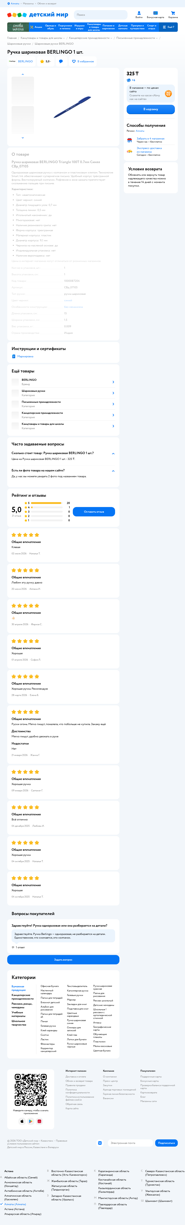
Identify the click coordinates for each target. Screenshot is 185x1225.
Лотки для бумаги (77, 1039)
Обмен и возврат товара (79, 1080)
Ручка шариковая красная (102, 987)
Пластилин (99, 1041)
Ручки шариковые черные (77, 1045)
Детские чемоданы (103, 1005)
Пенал (44, 1021)
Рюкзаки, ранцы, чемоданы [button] (22, 1005)
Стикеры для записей (74, 1029)
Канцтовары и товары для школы (41, 38)
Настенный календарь (47, 992)
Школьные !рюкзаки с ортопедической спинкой (102, 1014)
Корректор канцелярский (48, 1050)
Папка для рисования (99, 995)
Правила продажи (75, 1085)
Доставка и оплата (76, 1076)
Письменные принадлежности (135, 38)
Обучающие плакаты (100, 1036)
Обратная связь (74, 1104)
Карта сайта (72, 1108)
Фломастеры (48, 1044)
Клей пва (72, 1035)
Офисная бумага (50, 986)
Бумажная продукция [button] (19, 988)
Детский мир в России (19, 1147)
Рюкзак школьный (103, 1000)
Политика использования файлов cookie (80, 1098)
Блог (143, 1096)
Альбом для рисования (47, 1008)
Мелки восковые (102, 1046)
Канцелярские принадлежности (89, 38)
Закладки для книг (77, 1004)
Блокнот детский (50, 1002)
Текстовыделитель (77, 986)
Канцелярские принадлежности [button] (23, 996)
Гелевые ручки (75, 995)
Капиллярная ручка (77, 990)
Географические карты (102, 1028)
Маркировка (25, 356)
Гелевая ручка (48, 1026)
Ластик (45, 1039)
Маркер (71, 999)
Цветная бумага (101, 1050)
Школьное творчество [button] (19, 1022)
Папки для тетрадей (52, 998)
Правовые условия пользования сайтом (37, 1142)
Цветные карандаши (73, 1014)
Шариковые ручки (19, 44)
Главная (12, 38)
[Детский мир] (37, 15)
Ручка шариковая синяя (76, 1022)
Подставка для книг (78, 1008)
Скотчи (45, 1035)
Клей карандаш (49, 1030)
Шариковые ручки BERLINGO (54, 44)
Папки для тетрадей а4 (52, 1015)
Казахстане (39, 1147)
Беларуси (53, 1147)
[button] (168, 27)
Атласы (97, 1022)
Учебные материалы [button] (18, 1014)
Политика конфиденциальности (78, 1091)
